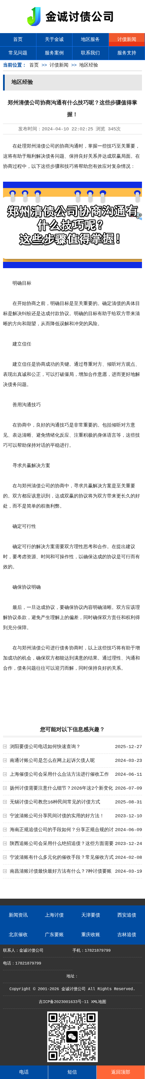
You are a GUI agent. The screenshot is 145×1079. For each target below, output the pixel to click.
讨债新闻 (126, 39)
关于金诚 (54, 39)
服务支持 (126, 53)
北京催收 (18, 934)
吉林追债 (126, 934)
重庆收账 (90, 934)
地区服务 (90, 39)
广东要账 (54, 934)
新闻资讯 (18, 915)
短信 (72, 1072)
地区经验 (88, 65)
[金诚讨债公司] (72, 27)
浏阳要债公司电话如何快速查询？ (45, 746)
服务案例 (54, 53)
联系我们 (90, 53)
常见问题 (17, 53)
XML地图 (98, 1002)
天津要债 (90, 915)
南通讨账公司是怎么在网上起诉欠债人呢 (52, 760)
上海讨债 (54, 915)
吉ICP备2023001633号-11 (64, 1002)
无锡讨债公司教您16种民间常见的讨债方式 (55, 802)
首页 (18, 39)
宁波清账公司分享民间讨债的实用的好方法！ (57, 816)
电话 (24, 1072)
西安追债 (126, 915)
